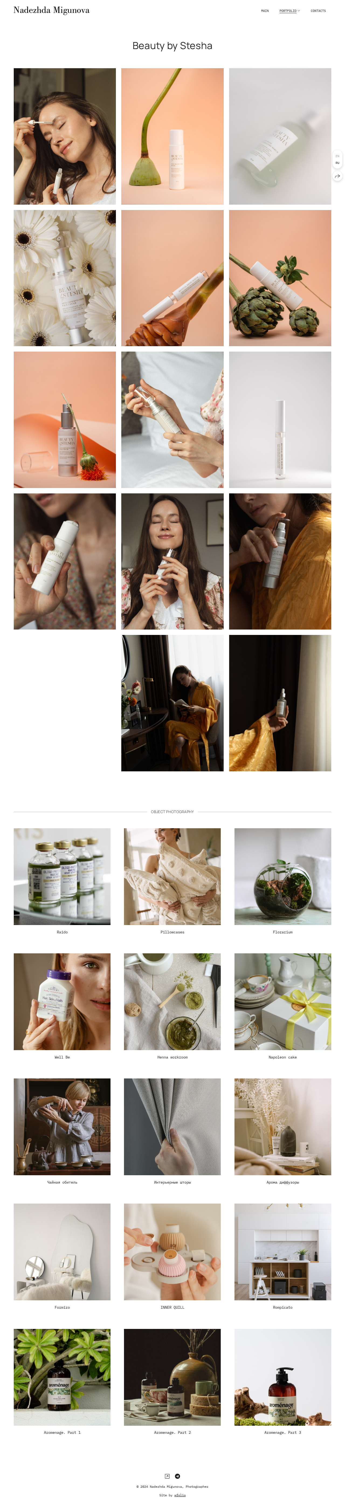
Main (265, 11)
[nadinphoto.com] (51, 10)
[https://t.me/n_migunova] (177, 1476)
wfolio (180, 1495)
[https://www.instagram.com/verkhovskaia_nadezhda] (167, 1476)
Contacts (318, 11)
